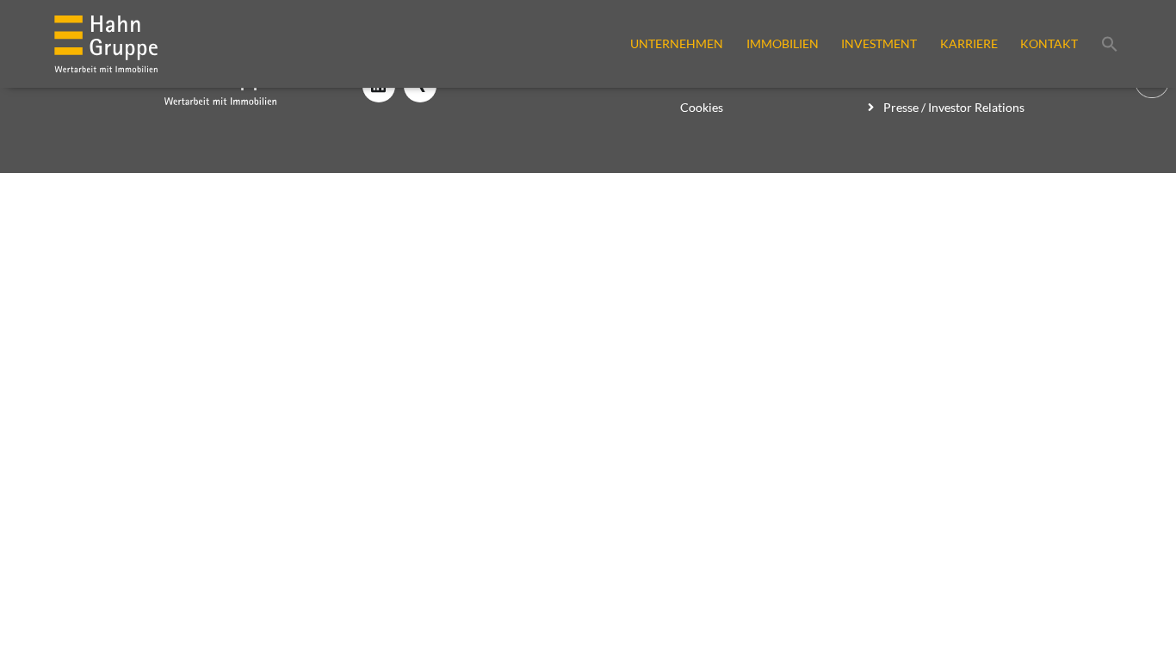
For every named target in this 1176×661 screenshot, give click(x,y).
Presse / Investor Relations (952, 107)
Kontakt (1049, 43)
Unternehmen (676, 43)
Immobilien (782, 43)
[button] (1110, 44)
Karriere (969, 43)
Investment (879, 43)
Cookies (701, 107)
